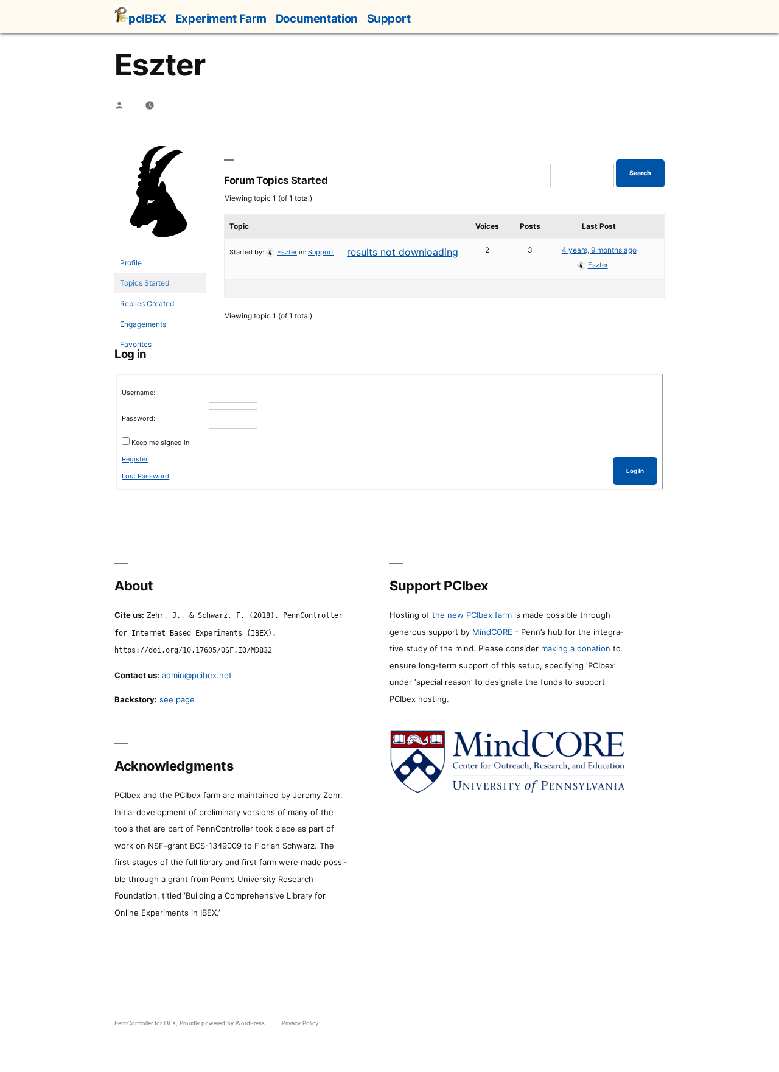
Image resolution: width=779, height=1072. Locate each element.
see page (177, 699)
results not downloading (402, 252)
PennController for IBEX (145, 1023)
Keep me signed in (160, 442)
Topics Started (144, 282)
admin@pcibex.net (197, 675)
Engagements (143, 324)
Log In (635, 471)
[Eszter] (160, 246)
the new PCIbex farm (472, 615)
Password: (138, 418)
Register (135, 459)
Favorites (136, 344)
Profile (131, 262)
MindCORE (492, 632)
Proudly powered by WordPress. (224, 1023)
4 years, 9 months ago (599, 249)
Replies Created (147, 303)
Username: (138, 392)
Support (389, 18)
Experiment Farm (221, 18)
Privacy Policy (300, 1023)
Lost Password (145, 476)
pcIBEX (147, 18)
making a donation (575, 648)
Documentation (317, 18)
